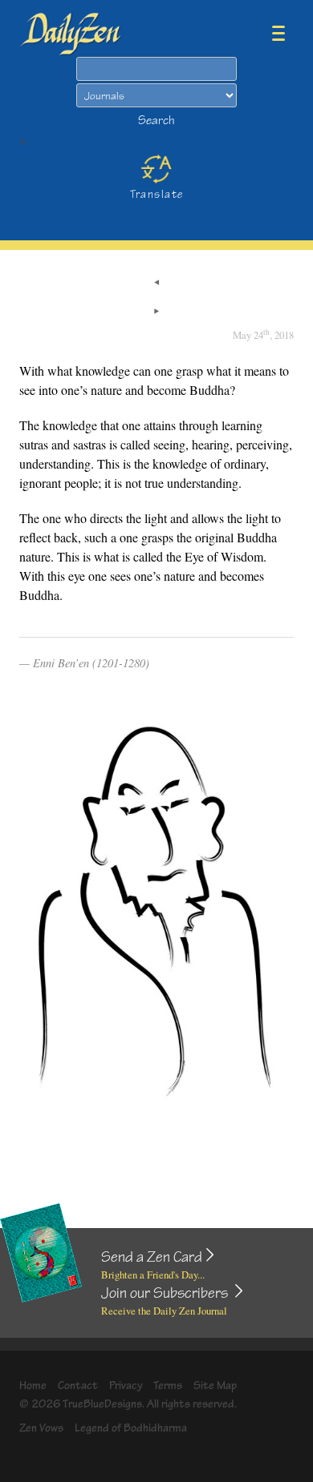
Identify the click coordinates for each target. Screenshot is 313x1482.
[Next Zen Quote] (156, 312)
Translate (157, 194)
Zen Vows (41, 1428)
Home (33, 1385)
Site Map (215, 1385)
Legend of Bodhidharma (131, 1428)
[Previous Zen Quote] (156, 283)
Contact (78, 1385)
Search (156, 120)
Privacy (126, 1385)
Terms (167, 1385)
